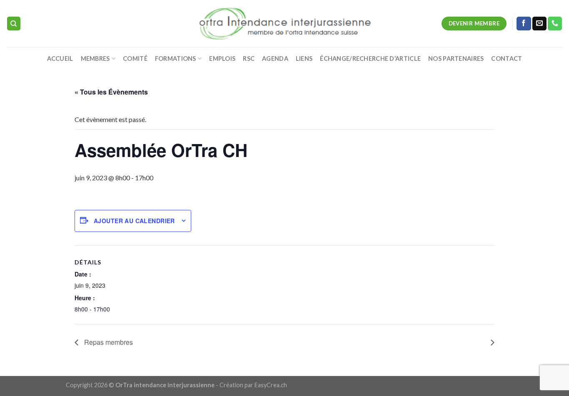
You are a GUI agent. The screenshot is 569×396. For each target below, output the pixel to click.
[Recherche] (14, 23)
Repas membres (107, 342)
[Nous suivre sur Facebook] (524, 24)
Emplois (222, 58)
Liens (304, 58)
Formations (175, 58)
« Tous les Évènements (111, 92)
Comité (135, 58)
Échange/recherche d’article (370, 58)
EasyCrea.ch (271, 385)
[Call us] (555, 24)
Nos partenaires (456, 58)
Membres (95, 58)
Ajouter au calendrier (134, 221)
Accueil (60, 58)
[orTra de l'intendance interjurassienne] (285, 23)
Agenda (275, 58)
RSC (249, 58)
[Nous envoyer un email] (539, 24)
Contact (506, 58)
